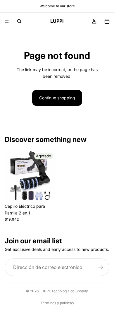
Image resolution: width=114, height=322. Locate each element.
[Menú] (6, 21)
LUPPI (44, 291)
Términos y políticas (57, 303)
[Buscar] (19, 21)
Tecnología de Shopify (69, 291)
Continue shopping (57, 97)
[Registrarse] (100, 267)
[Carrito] (107, 21)
